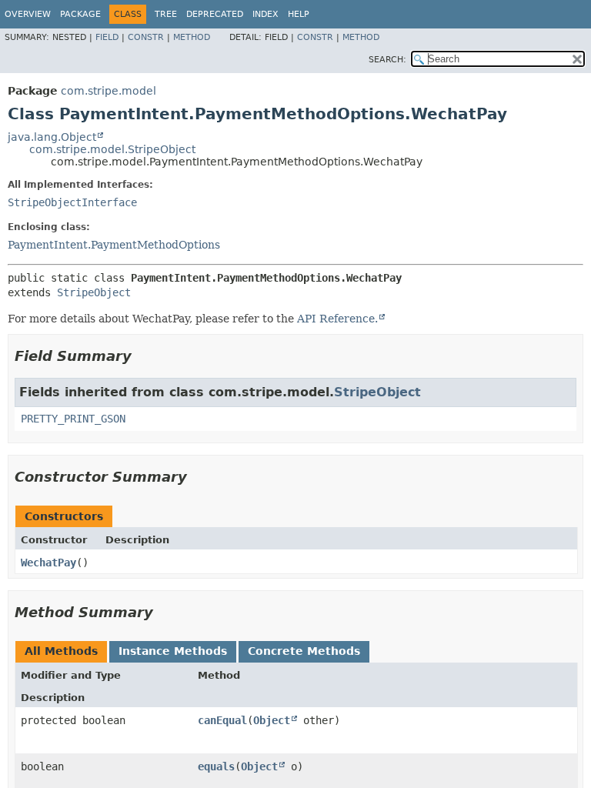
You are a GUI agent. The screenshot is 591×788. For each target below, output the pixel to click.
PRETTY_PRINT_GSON (73, 418)
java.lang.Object (52, 137)
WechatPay (48, 562)
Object (271, 720)
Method (191, 37)
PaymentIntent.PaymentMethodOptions (114, 245)
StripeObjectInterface (72, 202)
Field (107, 37)
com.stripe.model (108, 91)
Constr (146, 37)
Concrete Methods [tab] (304, 651)
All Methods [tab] (61, 651)
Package (80, 14)
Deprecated (214, 14)
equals (216, 766)
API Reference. (337, 318)
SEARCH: (387, 60)
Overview (28, 14)
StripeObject (94, 292)
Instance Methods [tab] (173, 651)
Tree (166, 14)
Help (298, 14)
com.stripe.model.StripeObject (112, 149)
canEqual (222, 720)
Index (265, 14)
